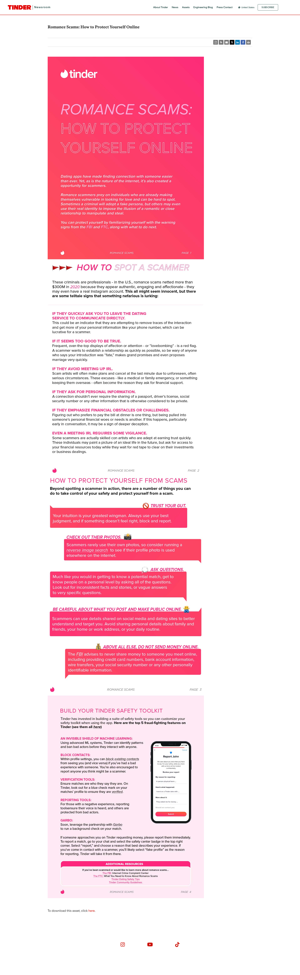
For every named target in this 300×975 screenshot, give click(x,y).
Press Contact (224, 7)
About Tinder (160, 7)
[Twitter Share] (232, 42)
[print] (248, 42)
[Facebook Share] (243, 42)
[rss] (221, 42)
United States (247, 7)
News (175, 7)
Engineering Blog (203, 7)
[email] (226, 42)
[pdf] (215, 42)
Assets (186, 7)
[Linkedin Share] (237, 42)
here (91, 911)
